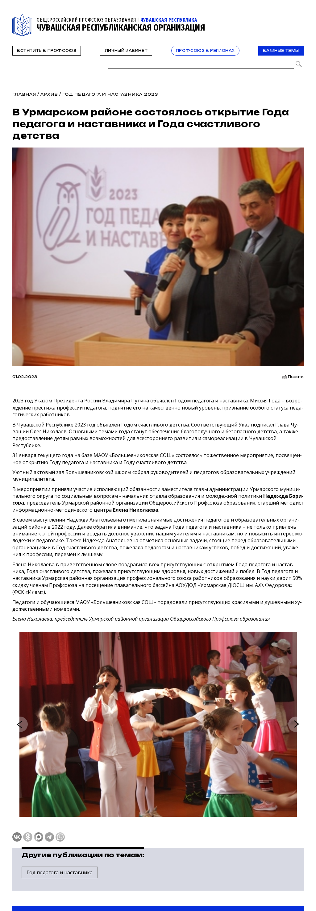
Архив (49, 94)
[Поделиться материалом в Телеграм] (49, 837)
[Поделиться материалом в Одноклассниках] (27, 837)
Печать (296, 377)
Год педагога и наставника (60, 872)
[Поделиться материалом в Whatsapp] (60, 837)
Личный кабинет (126, 50)
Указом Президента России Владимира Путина (91, 400)
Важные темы (281, 50)
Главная (24, 94)
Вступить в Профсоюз (46, 50)
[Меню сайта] (298, 17)
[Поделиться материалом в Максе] (38, 837)
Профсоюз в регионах (205, 50)
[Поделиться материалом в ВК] (17, 837)
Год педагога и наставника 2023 (110, 94)
